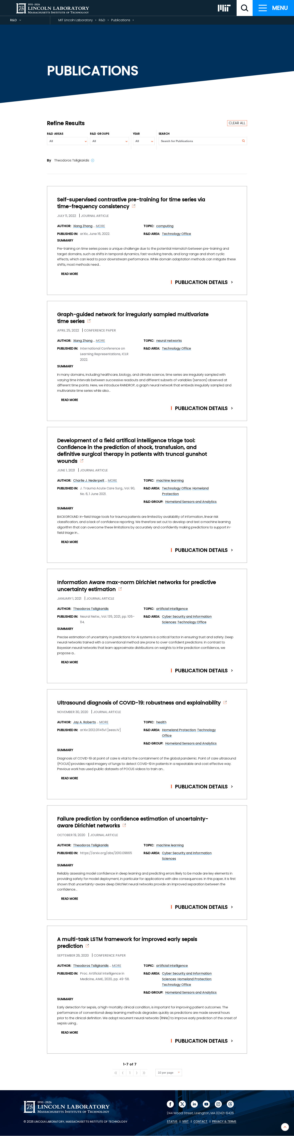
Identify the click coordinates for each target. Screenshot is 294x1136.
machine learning (170, 480)
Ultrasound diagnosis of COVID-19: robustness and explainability (139, 702)
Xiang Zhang (82, 226)
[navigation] (273, 8)
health (161, 722)
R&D (20, 21)
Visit (185, 1121)
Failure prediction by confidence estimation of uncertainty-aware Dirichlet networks (132, 822)
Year (136, 134)
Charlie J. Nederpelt (88, 480)
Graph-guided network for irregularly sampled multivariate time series (133, 318)
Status (172, 1121)
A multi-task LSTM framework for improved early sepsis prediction (127, 943)
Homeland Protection (179, 730)
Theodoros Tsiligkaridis (91, 608)
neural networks (169, 340)
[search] (245, 8)
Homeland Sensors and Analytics (191, 501)
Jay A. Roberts (84, 722)
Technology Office (176, 233)
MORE (100, 226)
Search (164, 134)
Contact (200, 1121)
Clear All (237, 123)
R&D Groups (99, 134)
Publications (120, 20)
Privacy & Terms (224, 1121)
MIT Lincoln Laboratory (75, 20)
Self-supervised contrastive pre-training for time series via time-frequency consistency (131, 203)
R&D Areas (55, 134)
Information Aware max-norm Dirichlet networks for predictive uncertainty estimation (136, 586)
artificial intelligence (172, 608)
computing (164, 226)
